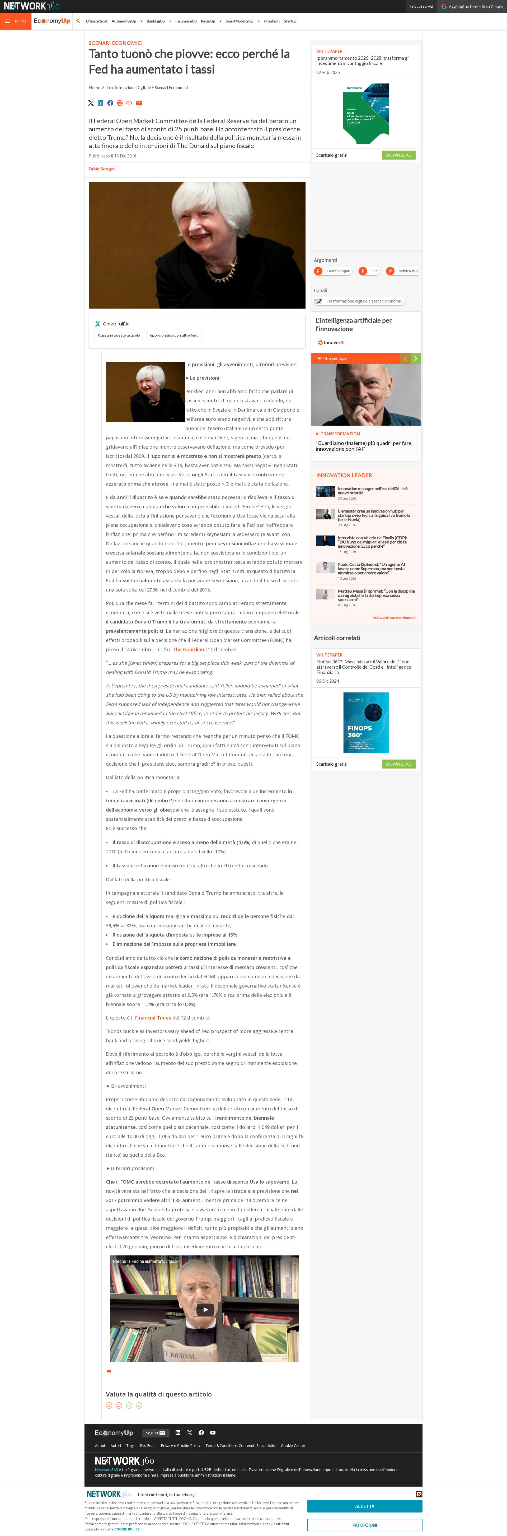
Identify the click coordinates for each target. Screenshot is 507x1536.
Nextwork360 (106, 1469)
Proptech (272, 21)
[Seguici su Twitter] (189, 1433)
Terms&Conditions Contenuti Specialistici (240, 1445)
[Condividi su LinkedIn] (100, 103)
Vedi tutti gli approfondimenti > (394, 618)
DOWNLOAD (399, 154)
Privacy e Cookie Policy (180, 1445)
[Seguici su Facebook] (201, 1433)
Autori (116, 1445)
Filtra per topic (334, 358)
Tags (130, 1445)
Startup (290, 21)
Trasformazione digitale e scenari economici (147, 87)
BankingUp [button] (156, 21)
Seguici (152, 1432)
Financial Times (153, 1017)
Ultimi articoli (96, 21)
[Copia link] (129, 103)
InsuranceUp (186, 21)
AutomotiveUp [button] (124, 21)
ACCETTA (364, 1506)
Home (94, 87)
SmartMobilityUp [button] (239, 21)
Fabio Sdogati (102, 169)
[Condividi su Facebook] (110, 103)
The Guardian (188, 649)
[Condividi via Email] (139, 103)
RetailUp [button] (208, 21)
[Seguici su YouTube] (213, 1433)
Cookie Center (293, 1445)
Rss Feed (148, 1445)
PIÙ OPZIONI (365, 1525)
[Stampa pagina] (119, 103)
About (100, 1445)
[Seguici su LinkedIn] (178, 1433)
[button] (16, 21)
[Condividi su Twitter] (91, 103)
